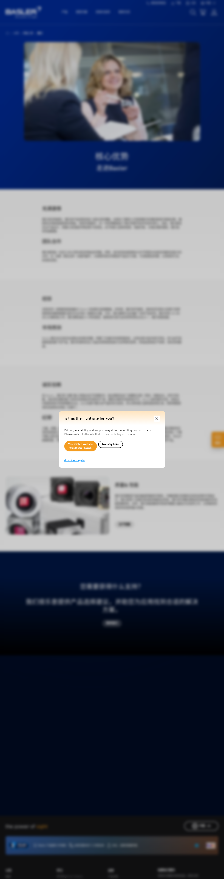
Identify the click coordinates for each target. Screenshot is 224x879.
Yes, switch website (80, 446)
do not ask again (74, 460)
